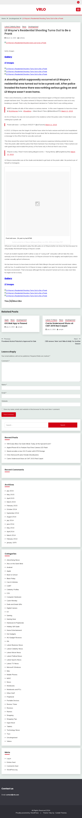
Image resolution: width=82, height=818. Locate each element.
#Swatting (27, 111)
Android (9, 567)
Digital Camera (12, 608)
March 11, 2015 (67, 111)
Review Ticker (12, 704)
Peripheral (10, 697)
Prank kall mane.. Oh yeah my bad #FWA (19, 238)
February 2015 (12, 506)
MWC (9, 678)
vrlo (41, 9)
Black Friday (11, 578)
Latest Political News (14, 656)
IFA (8, 641)
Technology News (13, 730)
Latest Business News (15, 645)
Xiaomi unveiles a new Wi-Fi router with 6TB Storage (26, 451)
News (24, 26)
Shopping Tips (12, 719)
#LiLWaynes (13, 111)
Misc (8, 671)
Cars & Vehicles (12, 582)
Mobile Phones (12, 675)
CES (8, 593)
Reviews (10, 708)
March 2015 (11, 502)
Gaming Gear (11, 619)
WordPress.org (12, 770)
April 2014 (10, 531)
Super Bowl (11, 723)
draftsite (22, 38)
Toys (8, 734)
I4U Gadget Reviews (14, 638)
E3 (8, 612)
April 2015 (10, 498)
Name (4, 385)
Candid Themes (61, 813)
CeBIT (9, 586)
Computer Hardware (14, 597)
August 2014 (11, 517)
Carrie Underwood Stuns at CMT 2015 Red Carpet (59, 324)
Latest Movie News (14, 652)
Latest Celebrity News (12, 26)
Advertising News (13, 560)
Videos (9, 741)
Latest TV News (51, 320)
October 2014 (12, 509)
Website (5, 401)
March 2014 (11, 535)
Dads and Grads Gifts (14, 604)
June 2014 (10, 524)
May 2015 (10, 494)
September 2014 (13, 513)
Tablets (9, 726)
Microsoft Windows (14, 667)
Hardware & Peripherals (15, 623)
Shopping (10, 715)
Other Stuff (11, 693)
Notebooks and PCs (14, 689)
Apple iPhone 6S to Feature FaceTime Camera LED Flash (27, 447)
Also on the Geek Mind (15, 564)
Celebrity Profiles (13, 589)
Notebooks (11, 686)
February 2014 (12, 539)
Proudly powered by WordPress (27, 813)
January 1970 (11, 543)
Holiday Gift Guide (13, 626)
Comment (6, 361)
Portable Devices (13, 700)
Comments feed (12, 766)
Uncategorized (33, 26)
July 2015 (10, 491)
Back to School (12, 575)
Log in (9, 758)
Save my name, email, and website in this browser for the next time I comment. (32, 409)
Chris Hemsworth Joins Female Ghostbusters (23, 455)
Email (4, 393)
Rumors (9, 712)
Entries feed (11, 762)
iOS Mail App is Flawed (15, 323)
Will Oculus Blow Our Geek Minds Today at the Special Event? (29, 444)
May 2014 (10, 528)
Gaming (9, 615)
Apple (6, 320)
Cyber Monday (12, 601)
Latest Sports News (14, 660)
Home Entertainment (14, 630)
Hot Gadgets (11, 634)
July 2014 (10, 520)
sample (19, 327)
